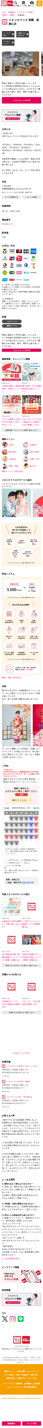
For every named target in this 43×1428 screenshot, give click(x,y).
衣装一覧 (33, 1374)
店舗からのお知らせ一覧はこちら (21, 1012)
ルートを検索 (32, 197)
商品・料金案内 (22, 1374)
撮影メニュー (9, 1371)
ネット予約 (31, 1423)
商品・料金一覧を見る (11, 678)
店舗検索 (11, 12)
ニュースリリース (14, 1387)
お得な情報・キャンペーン (27, 1371)
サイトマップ (8, 1383)
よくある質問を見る (10, 1259)
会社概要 (36, 1383)
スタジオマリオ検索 (25, 12)
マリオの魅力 (9, 1374)
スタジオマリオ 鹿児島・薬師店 (18, 1081)
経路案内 (11, 1423)
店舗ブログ (21, 1378)
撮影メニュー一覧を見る (12, 471)
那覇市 (12, 15)
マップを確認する (11, 197)
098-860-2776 (7, 224)
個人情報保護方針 (30, 1387)
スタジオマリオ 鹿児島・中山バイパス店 (21, 1066)
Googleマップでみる (21, 1053)
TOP (3, 12)
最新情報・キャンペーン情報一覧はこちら (21, 430)
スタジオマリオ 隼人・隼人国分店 (19, 1097)
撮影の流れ (11, 1378)
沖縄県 (4, 15)
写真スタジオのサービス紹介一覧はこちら (21, 965)
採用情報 (27, 1383)
